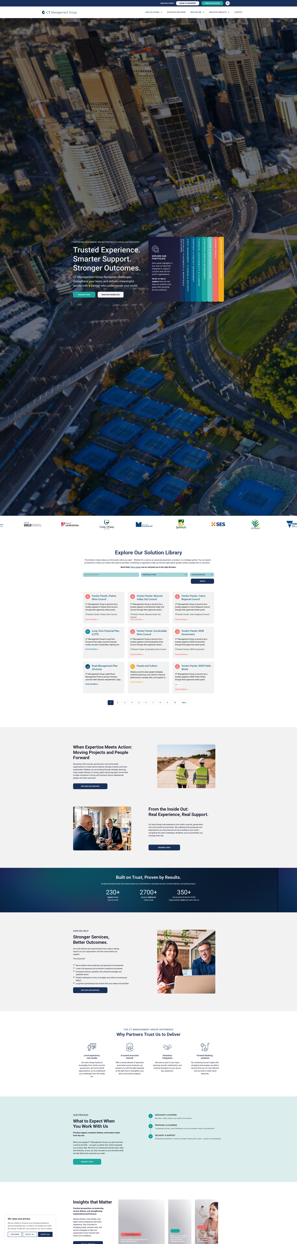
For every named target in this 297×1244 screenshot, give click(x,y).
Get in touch (136, 567)
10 (175, 702)
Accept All (45, 1234)
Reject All (30, 1234)
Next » (184, 702)
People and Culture (147, 665)
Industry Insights (218, 12)
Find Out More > (92, 619)
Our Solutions (152, 12)
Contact (238, 12)
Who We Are (196, 12)
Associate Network (176, 12)
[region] (30, 1227)
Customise (14, 1234)
